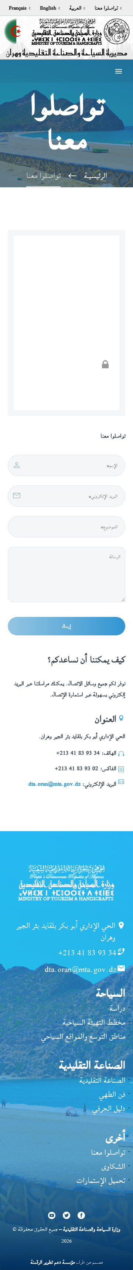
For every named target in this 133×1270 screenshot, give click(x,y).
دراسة (117, 1008)
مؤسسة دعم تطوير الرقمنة (53, 1262)
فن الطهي (112, 1094)
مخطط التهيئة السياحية (94, 1022)
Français (18, 8)
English (48, 8)
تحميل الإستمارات (100, 1180)
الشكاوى (113, 1166)
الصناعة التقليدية (102, 1080)
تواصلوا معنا (106, 8)
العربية (75, 8)
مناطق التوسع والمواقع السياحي (83, 1036)
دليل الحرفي (108, 1108)
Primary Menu (118, 71)
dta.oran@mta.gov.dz (54, 784)
